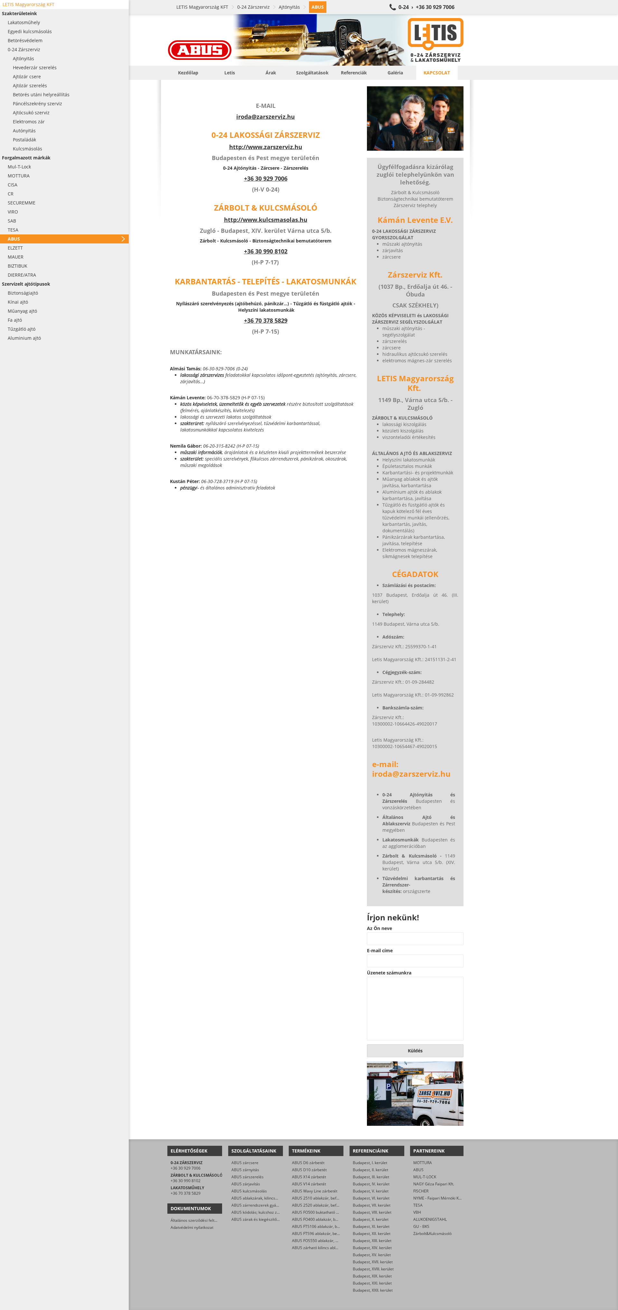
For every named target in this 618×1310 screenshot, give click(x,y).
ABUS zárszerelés (247, 1177)
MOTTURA (422, 1162)
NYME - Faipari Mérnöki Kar (438, 1198)
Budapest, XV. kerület (372, 1255)
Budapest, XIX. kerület (372, 1276)
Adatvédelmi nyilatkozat (192, 1227)
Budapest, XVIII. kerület (373, 1269)
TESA (418, 1205)
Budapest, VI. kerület (371, 1198)
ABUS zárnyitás (245, 1169)
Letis (229, 73)
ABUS (418, 1169)
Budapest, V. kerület (371, 1191)
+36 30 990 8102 (265, 251)
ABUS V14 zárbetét (309, 1184)
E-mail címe (380, 950)
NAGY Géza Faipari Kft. (433, 1184)
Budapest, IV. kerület (371, 1184)
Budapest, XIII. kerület (372, 1240)
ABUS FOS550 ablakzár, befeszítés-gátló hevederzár (339, 1240)
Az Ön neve (379, 928)
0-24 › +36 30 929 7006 (426, 7)
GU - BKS (421, 1226)
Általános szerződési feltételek (198, 1220)
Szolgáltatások (312, 73)
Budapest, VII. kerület (371, 1205)
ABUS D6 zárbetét (308, 1162)
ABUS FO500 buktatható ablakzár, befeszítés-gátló (337, 1212)
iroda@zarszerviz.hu (265, 116)
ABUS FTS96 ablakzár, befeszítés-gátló (326, 1233)
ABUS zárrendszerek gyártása (258, 1205)
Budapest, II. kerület (370, 1169)
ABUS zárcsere (244, 1162)
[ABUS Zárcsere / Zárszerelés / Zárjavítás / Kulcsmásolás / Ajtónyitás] (315, 40)
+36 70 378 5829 (265, 320)
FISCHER (420, 1191)
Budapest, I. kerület (370, 1162)
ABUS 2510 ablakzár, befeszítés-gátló (325, 1198)
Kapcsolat (437, 73)
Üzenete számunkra (389, 973)
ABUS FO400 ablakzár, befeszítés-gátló (327, 1219)
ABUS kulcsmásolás (249, 1191)
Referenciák (354, 73)
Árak (271, 73)
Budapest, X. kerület (371, 1219)
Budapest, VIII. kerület (372, 1212)
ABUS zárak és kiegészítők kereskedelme (268, 1219)
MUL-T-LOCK (424, 1177)
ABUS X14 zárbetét (309, 1177)
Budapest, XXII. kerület (373, 1290)
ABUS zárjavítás (245, 1184)
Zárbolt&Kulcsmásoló (432, 1233)
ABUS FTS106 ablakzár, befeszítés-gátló (327, 1226)
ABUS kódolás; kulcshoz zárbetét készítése (269, 1212)
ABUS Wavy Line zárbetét (314, 1191)
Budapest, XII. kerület (371, 1233)
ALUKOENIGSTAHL (430, 1219)
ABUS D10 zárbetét (309, 1169)
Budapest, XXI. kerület (372, 1283)
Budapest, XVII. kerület (373, 1262)
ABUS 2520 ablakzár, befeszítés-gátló (325, 1205)
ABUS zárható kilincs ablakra (317, 1247)
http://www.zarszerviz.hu (265, 147)
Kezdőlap (188, 73)
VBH (417, 1212)
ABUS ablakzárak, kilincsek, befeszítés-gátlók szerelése (280, 1198)
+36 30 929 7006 (186, 1168)
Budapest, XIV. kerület (372, 1247)
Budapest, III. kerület (371, 1177)
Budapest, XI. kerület (371, 1226)
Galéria (395, 73)
